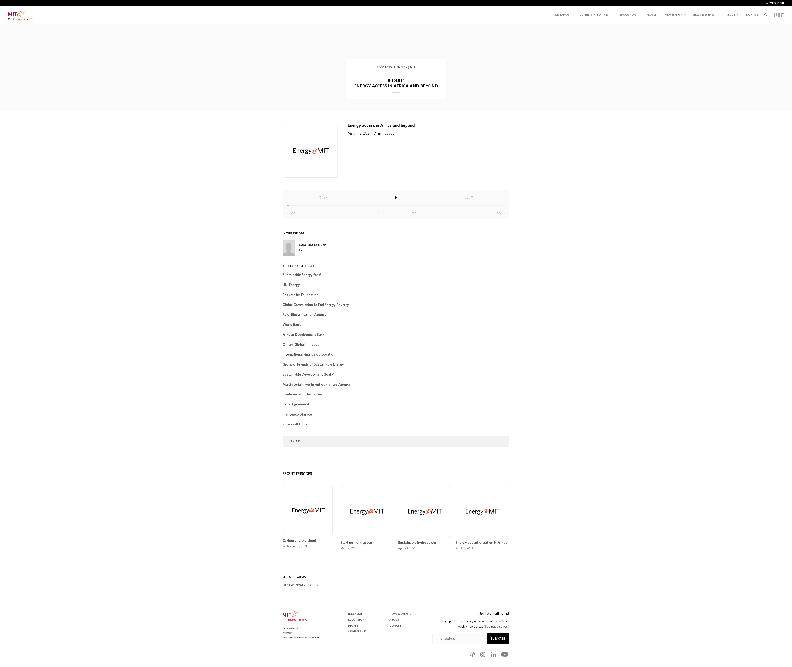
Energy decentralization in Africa (481, 543)
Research (562, 14)
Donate (752, 14)
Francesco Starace (297, 414)
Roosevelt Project (297, 424)
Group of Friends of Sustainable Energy (313, 364)
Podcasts (384, 67)
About (730, 14)
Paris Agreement (296, 404)
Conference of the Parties (303, 394)
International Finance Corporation (309, 355)
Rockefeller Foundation (300, 295)
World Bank (292, 325)
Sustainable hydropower (417, 543)
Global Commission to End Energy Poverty (316, 305)
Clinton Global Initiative (301, 345)
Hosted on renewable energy (301, 637)
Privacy (287, 633)
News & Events (400, 614)
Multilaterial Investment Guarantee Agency (317, 384)
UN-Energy (291, 285)
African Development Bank (303, 335)
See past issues (496, 626)
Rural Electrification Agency (304, 315)
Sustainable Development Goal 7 (308, 375)
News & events (704, 14)
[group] (396, 441)
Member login (775, 3)
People (651, 14)
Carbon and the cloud (299, 541)
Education (628, 14)
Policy (313, 585)
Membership (673, 14)
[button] (396, 441)
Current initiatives (594, 14)
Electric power (294, 585)
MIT (779, 14)
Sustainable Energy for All (303, 275)
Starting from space (356, 543)
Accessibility (290, 628)
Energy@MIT (406, 67)
